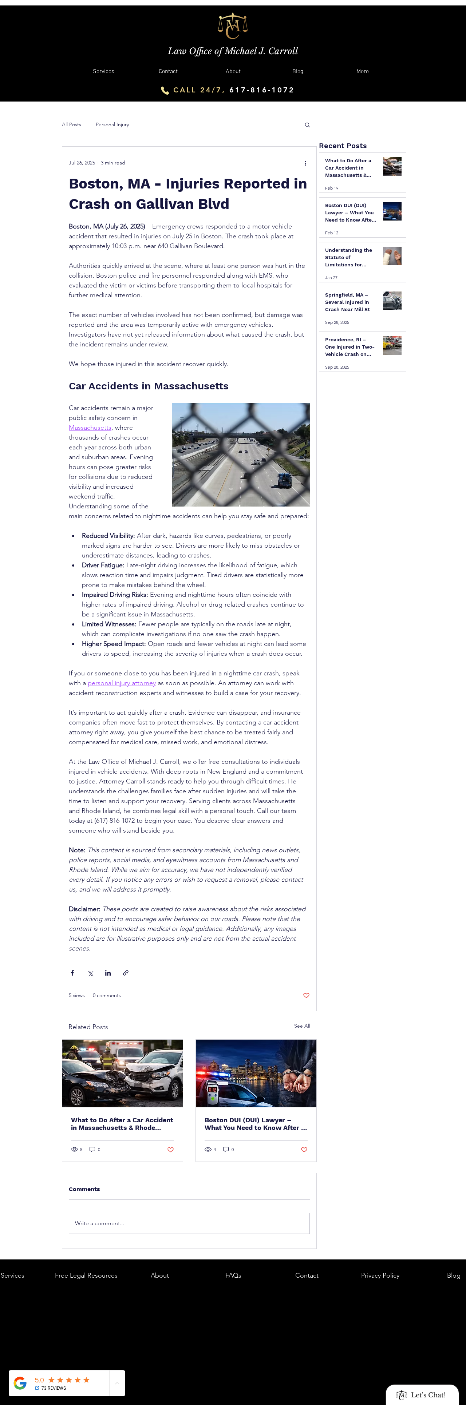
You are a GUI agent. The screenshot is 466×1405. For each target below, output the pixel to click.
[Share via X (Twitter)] (90, 972)
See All (302, 1026)
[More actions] (305, 162)
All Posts (71, 124)
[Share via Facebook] (72, 972)
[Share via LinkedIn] (107, 972)
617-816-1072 (262, 90)
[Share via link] (125, 972)
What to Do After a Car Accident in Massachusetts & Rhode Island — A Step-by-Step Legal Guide (122, 1123)
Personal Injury (112, 124)
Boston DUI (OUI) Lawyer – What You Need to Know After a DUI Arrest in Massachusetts (255, 1123)
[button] (307, 124)
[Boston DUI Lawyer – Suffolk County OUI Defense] (256, 1073)
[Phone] (165, 90)
